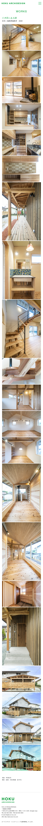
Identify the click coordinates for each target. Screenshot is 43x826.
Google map (33, 811)
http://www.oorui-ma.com (11, 817)
